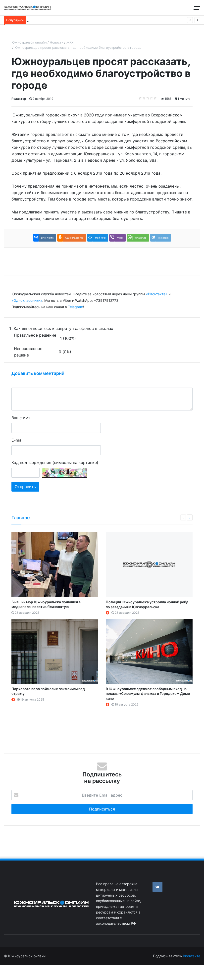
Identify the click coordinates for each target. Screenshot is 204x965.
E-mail (17, 440)
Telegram (75, 307)
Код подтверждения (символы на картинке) (54, 462)
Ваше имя (21, 417)
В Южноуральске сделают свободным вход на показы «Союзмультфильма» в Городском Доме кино (148, 694)
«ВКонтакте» (156, 294)
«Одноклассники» (26, 300)
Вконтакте (191, 956)
